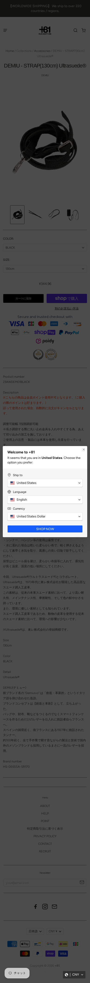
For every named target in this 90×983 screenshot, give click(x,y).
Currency (19, 508)
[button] (74, 974)
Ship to (18, 475)
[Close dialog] (83, 449)
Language (19, 492)
